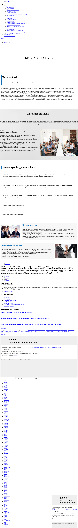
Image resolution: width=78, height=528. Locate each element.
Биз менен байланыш (9, 36)
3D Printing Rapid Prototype (16, 331)
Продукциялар (7, 5)
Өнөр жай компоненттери (13, 25)
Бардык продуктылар (66, 331)
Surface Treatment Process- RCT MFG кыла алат (16, 312)
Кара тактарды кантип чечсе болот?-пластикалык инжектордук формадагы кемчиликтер (31, 324)
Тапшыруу (3, 328)
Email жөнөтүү (4, 334)
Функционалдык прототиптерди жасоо (33, 331)
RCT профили (10, 29)
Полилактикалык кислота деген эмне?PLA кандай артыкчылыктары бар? (26, 318)
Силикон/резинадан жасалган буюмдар (17, 14)
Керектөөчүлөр (11, 22)
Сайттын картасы (33, 330)
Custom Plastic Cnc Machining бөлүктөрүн (56, 330)
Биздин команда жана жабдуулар (15, 30)
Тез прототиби (10, 7)
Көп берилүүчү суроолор (13, 33)
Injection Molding (11, 11)
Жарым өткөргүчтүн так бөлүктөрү (16, 26)
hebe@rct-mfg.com (8, 291)
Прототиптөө (41, 330)
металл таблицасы (11, 12)
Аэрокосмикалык (11, 19)
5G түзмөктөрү (10, 21)
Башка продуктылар (12, 15)
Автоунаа (9, 18)
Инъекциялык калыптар (13, 10)
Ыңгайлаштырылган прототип (52, 331)
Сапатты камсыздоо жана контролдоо (16, 32)
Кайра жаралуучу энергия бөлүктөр (16, 23)
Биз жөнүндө (7, 42)
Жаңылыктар (7, 34)
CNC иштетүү (10, 8)
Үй (4, 4)
